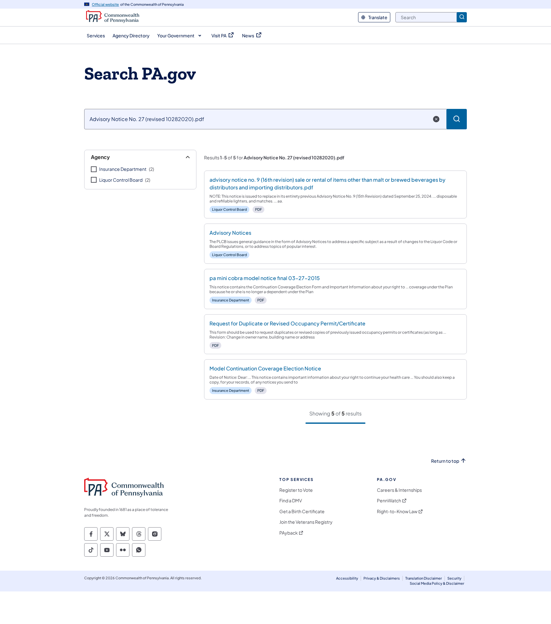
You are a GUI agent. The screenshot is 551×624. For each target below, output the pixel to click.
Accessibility (347, 578)
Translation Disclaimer (423, 578)
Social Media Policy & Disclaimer (437, 583)
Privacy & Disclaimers (382, 578)
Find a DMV (290, 500)
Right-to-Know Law (397, 511)
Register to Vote (296, 490)
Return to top (445, 461)
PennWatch (389, 500)
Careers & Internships (399, 490)
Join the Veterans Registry (306, 522)
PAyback (288, 533)
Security (454, 578)
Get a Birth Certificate (302, 511)
